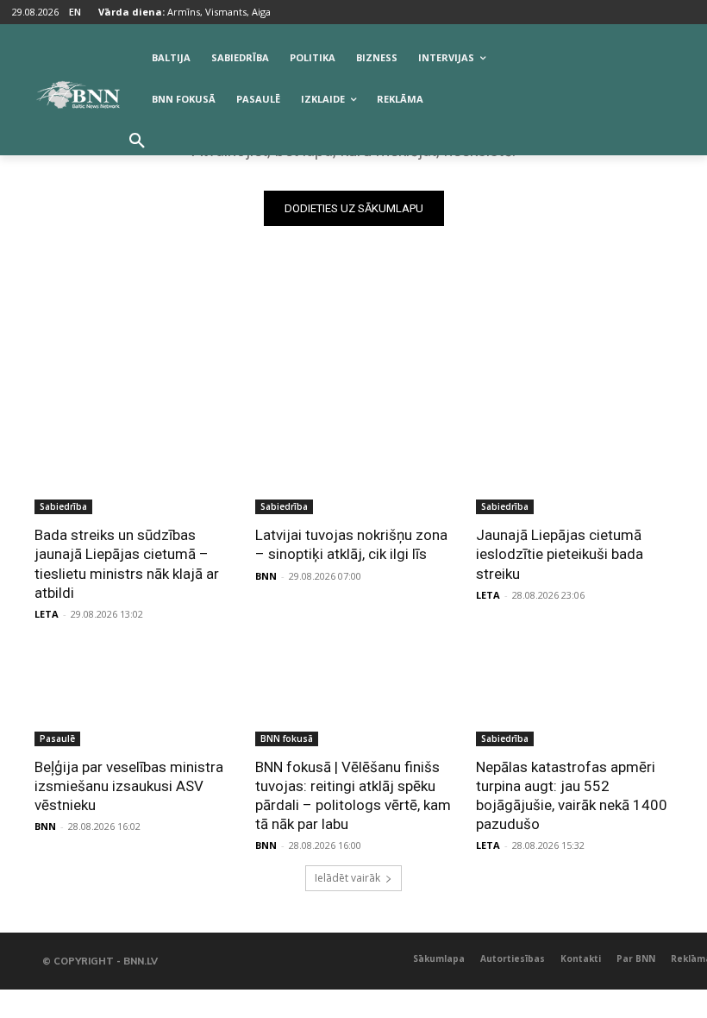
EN (75, 11)
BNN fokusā (286, 738)
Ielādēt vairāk (347, 877)
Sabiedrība (63, 506)
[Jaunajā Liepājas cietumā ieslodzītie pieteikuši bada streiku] (574, 465)
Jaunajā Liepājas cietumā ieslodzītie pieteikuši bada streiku (559, 553)
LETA (46, 613)
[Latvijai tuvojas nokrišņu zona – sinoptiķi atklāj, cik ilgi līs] (353, 465)
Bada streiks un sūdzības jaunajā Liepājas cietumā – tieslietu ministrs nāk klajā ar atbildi (126, 563)
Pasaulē (57, 738)
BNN (266, 575)
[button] (137, 141)
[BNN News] (77, 95)
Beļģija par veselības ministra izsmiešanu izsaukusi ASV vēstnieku (128, 786)
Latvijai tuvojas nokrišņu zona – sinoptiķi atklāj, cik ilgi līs (351, 544)
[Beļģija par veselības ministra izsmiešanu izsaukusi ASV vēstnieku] (132, 697)
